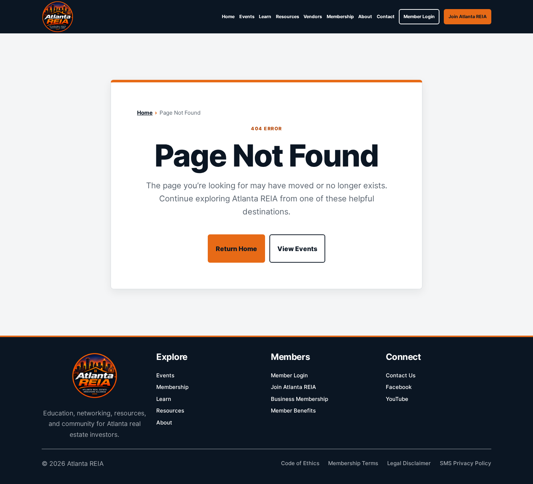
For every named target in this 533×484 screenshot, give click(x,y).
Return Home (236, 249)
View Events (297, 249)
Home (145, 112)
